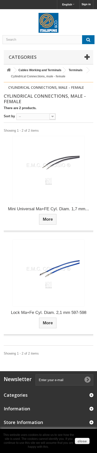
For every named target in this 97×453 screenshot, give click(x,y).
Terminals (76, 70)
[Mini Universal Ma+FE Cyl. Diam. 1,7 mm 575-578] (48, 169)
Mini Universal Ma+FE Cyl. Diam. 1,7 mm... (48, 209)
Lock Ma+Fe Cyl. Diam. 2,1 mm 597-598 (48, 312)
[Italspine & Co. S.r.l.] (48, 23)
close (82, 441)
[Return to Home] (8, 70)
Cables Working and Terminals (39, 70)
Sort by (9, 116)
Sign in (86, 4)
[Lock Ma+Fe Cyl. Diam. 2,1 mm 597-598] (48, 273)
